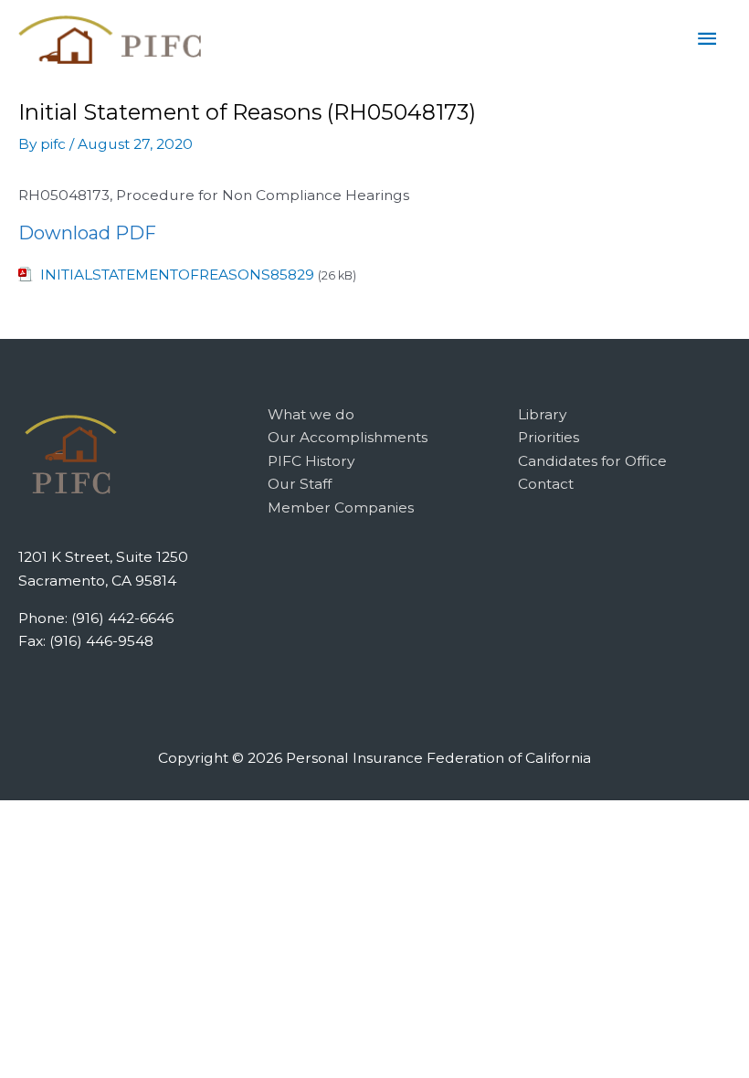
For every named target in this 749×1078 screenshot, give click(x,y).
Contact (546, 483)
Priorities (548, 437)
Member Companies (341, 507)
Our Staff (300, 483)
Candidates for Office (592, 461)
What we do (311, 414)
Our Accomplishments (347, 437)
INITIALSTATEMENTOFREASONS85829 (177, 274)
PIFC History (311, 461)
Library (542, 414)
